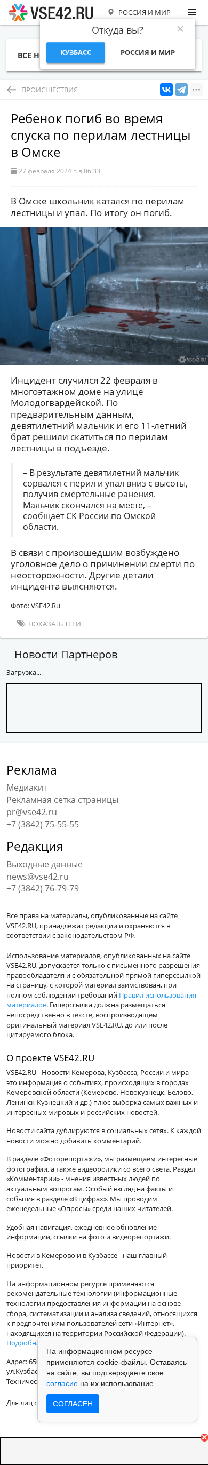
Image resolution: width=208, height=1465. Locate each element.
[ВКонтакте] (166, 90)
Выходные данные (44, 864)
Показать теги (54, 623)
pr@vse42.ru (31, 812)
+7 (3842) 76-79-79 (42, 888)
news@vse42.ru (37, 876)
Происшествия (49, 89)
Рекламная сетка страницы (62, 800)
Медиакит (26, 787)
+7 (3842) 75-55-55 (42, 824)
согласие (62, 1383)
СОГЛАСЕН (73, 1403)
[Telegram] (181, 90)
